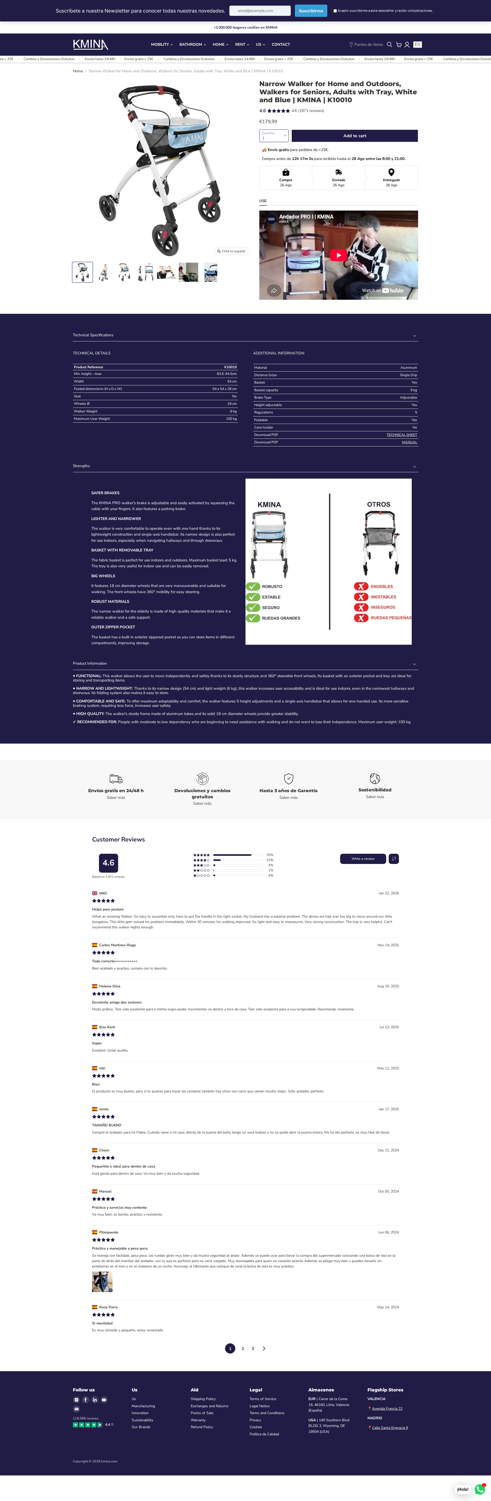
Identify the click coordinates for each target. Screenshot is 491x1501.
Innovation (140, 1413)
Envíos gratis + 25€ (105, 59)
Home (219, 44)
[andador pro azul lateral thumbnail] (210, 272)
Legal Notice (260, 1406)
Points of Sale (202, 1413)
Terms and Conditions (267, 1413)
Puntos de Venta (368, 44)
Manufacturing (143, 1406)
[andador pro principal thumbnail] (82, 272)
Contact (281, 44)
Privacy (255, 1420)
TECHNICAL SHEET (402, 434)
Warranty (198, 1420)
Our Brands (141, 1427)
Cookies (256, 1427)
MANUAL (409, 442)
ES (417, 44)
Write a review (363, 858)
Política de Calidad (264, 1434)
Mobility (160, 44)
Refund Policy (202, 1427)
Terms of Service (263, 1398)
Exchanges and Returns (209, 1406)
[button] (394, 859)
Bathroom (191, 44)
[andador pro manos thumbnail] (167, 272)
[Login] (406, 45)
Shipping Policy (203, 1398)
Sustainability (142, 1420)
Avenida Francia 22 (387, 1408)
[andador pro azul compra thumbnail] (124, 272)
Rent (240, 44)
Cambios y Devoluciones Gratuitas (155, 59)
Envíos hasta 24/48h (66, 59)
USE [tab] (263, 200)
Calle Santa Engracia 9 (390, 1427)
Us (259, 44)
